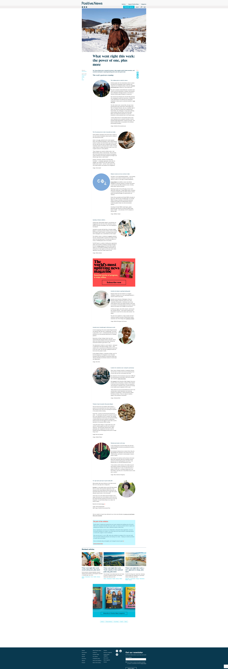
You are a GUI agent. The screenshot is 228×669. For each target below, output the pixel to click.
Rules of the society (97, 662)
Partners (105, 650)
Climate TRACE (114, 182)
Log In (137, 7)
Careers (105, 662)
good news (116, 621)
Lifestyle (83, 654)
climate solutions (109, 621)
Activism (102, 621)
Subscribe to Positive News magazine (114, 613)
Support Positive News (133, 4)
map (112, 452)
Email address (129, 657)
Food (92, 576)
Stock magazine (107, 660)
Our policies (95, 656)
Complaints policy (96, 658)
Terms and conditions (97, 660)
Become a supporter (108, 652)
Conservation (133, 578)
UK (82, 78)
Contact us (95, 652)
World (83, 79)
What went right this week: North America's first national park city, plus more (113, 570)
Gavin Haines (84, 71)
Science (83, 656)
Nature (126, 621)
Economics (84, 658)
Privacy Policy (143, 663)
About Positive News (97, 650)
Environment (84, 75)
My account (106, 658)
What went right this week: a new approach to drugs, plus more (134, 570)
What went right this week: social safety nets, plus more (91, 569)
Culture (83, 576)
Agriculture (127, 578)
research (110, 236)
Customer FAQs (96, 654)
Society (83, 77)
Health (83, 76)
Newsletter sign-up (128, 7)
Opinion (83, 660)
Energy (137, 578)
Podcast (83, 662)
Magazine (143, 4)
